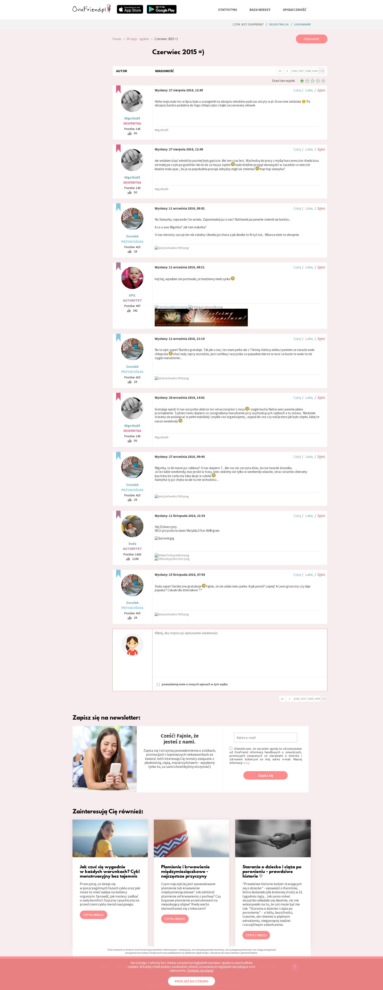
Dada (132, 543)
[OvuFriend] (91, 11)
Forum (116, 39)
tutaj (246, 763)
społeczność (294, 9)
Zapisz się (265, 775)
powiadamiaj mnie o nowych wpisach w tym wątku (195, 684)
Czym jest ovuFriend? (248, 24)
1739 (314, 71)
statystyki (227, 9)
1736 (294, 71)
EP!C (132, 295)
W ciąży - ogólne (138, 39)
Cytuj (297, 90)
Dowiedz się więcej (200, 970)
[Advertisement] (89, 94)
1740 (321, 71)
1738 (308, 71)
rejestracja (279, 24)
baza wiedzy (260, 9)
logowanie (302, 24)
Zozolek (132, 236)
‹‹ (280, 70)
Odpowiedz (311, 39)
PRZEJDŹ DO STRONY (191, 981)
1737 (301, 71)
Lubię (309, 90)
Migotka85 (132, 118)
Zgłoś (321, 90)
